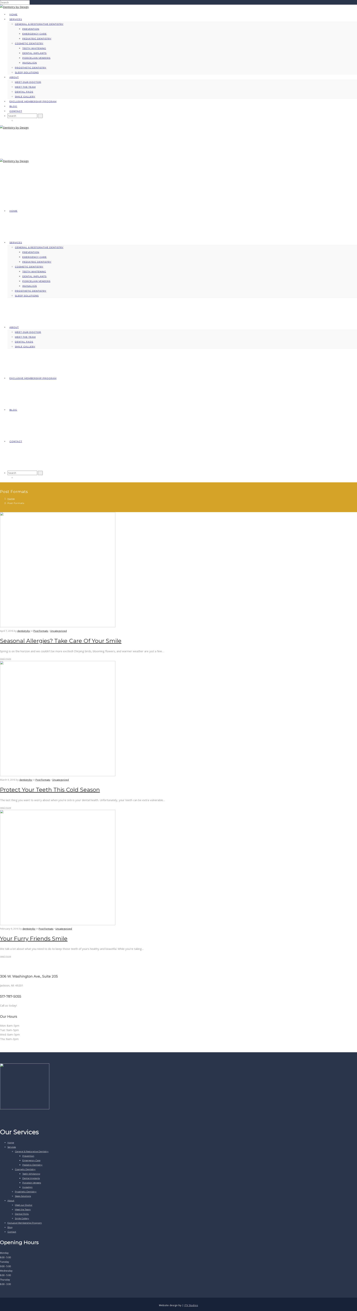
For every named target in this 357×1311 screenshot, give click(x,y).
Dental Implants (34, 53)
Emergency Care (34, 33)
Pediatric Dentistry (36, 38)
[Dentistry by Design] (14, 7)
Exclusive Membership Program (33, 101)
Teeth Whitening (34, 48)
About (14, 77)
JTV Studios (191, 1305)
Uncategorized (58, 631)
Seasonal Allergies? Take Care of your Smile (60, 640)
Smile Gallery (25, 96)
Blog (13, 106)
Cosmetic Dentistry (29, 43)
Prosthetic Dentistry (30, 67)
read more (5, 658)
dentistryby (23, 631)
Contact (15, 111)
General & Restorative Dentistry (39, 24)
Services (15, 19)
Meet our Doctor (28, 82)
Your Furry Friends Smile (33, 938)
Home (13, 14)
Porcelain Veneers (36, 58)
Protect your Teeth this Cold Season (50, 789)
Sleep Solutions (27, 72)
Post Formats (40, 631)
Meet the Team (25, 87)
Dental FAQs (24, 91)
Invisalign (29, 62)
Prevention (30, 29)
